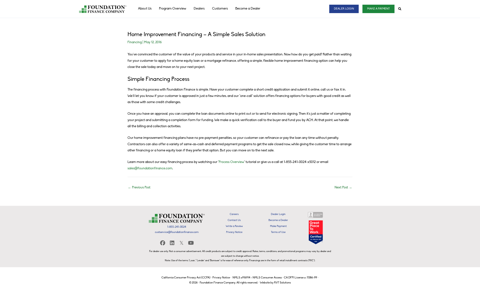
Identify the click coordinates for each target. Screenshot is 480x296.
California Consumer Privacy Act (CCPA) (185, 277)
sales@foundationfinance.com (150, 168)
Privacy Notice (221, 277)
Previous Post (139, 187)
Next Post (343, 187)
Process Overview (231, 162)
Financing (135, 42)
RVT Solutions (282, 282)
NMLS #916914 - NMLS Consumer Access (257, 277)
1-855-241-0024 (176, 227)
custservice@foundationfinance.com (177, 232)
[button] (344, 9)
